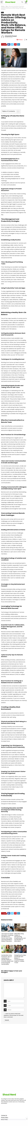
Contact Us (4, 1115)
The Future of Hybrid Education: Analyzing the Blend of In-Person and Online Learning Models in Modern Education (7, 937)
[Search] (22, 2)
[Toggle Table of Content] (17, 111)
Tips (6, 6)
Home (2, 6)
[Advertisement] (14, 1042)
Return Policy (4, 1119)
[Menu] (2, 2)
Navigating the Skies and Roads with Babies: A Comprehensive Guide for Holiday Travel (20, 958)
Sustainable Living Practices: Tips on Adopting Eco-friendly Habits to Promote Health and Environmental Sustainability (7, 959)
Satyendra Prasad (11, 36)
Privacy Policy (4, 1117)
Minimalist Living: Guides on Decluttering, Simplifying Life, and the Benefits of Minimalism (20, 937)
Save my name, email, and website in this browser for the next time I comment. (13, 1015)
